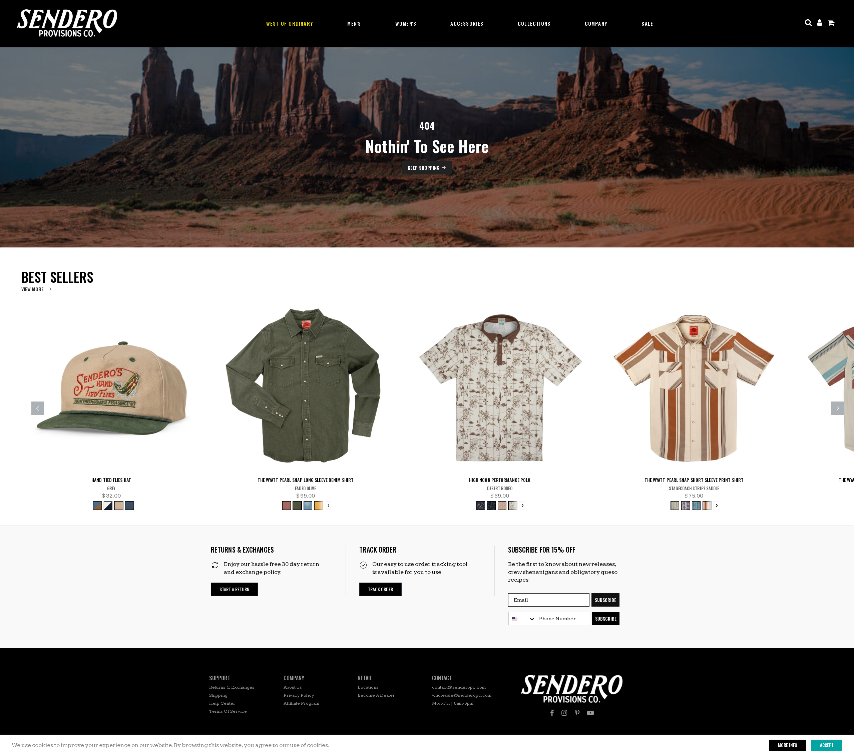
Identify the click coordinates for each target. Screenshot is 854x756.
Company (596, 23)
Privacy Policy (299, 695)
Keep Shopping (423, 167)
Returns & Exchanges (232, 687)
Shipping (218, 695)
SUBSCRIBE (605, 599)
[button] (234, 589)
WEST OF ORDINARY (289, 23)
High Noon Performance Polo (500, 480)
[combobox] (522, 619)
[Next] (837, 408)
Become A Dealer (376, 695)
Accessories (466, 23)
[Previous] (37, 408)
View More (32, 288)
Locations (368, 687)
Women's (405, 23)
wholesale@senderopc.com (461, 695)
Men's (354, 23)
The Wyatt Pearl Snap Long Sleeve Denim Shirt (306, 480)
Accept (827, 745)
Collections (534, 23)
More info (787, 745)
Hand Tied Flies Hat (111, 480)
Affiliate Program (301, 703)
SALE (647, 23)
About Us (293, 687)
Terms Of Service (228, 711)
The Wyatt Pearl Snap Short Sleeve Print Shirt (694, 480)
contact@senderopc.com (459, 687)
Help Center (222, 703)
